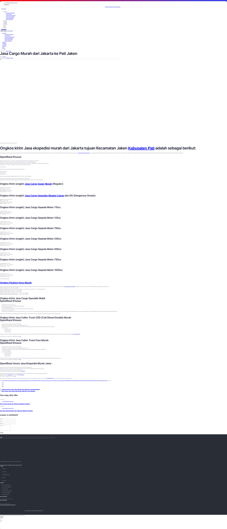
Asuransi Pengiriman (10, 13)
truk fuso (105, 380)
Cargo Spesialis (9, 19)
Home (4, 468)
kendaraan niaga (83, 380)
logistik (88, 380)
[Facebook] (2, 382)
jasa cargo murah (44, 380)
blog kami (10, 374)
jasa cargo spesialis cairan (53, 380)
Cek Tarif (5, 24)
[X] (2, 384)
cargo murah (5, 380)
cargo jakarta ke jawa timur (8, 401)
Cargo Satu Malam (10, 18)
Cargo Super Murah (10, 16)
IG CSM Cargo (21, 374)
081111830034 (6, 4)
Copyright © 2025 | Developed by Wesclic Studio (34, 510)
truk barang (100, 380)
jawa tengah (62, 380)
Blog (4, 26)
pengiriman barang (94, 380)
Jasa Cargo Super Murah (38, 184)
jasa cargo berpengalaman (22, 380)
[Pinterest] (2, 385)
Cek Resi (5, 23)
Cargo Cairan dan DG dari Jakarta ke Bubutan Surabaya (15, 404)
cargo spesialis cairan (12, 380)
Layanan (5, 11)
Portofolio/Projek (6, 474)
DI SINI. (23, 371)
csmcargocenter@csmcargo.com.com (10, 2)
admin (4, 56)
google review (50, 378)
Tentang (5, 20)
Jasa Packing (9, 14)
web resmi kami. (76, 334)
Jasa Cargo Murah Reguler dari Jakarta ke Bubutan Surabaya (16, 410)
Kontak (5, 27)
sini (20, 336)
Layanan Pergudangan (11, 15)
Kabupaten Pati (141, 148)
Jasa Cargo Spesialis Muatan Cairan (44, 195)
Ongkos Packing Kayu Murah (16, 282)
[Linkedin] (2, 386)
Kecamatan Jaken (75, 380)
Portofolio (5, 22)
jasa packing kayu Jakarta (69, 286)
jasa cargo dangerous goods (35, 380)
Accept (1, 516)
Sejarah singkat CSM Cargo (84, 152)
